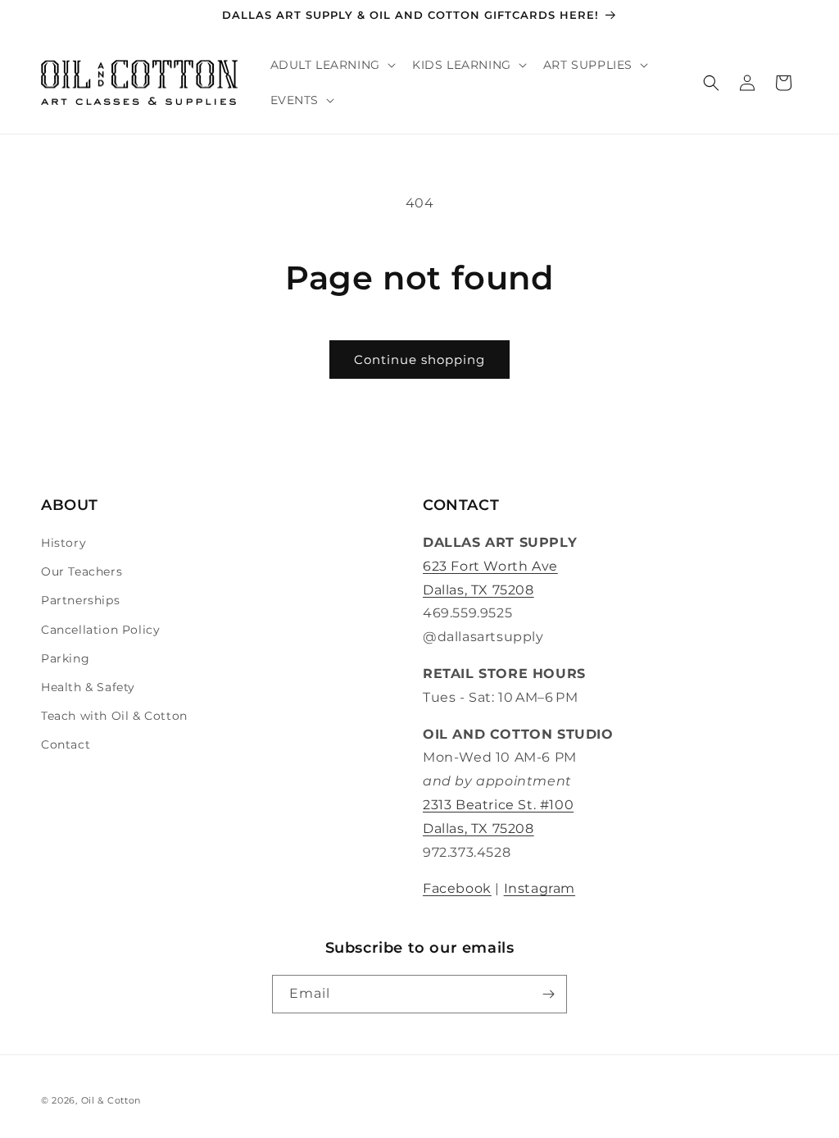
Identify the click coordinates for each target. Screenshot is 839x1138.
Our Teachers (81, 571)
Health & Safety (88, 687)
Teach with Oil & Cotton (114, 715)
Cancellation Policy (100, 629)
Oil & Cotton (111, 1100)
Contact (65, 744)
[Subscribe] (548, 994)
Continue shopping (419, 359)
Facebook (457, 888)
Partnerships (80, 600)
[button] (331, 65)
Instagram (539, 888)
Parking (65, 658)
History (63, 542)
